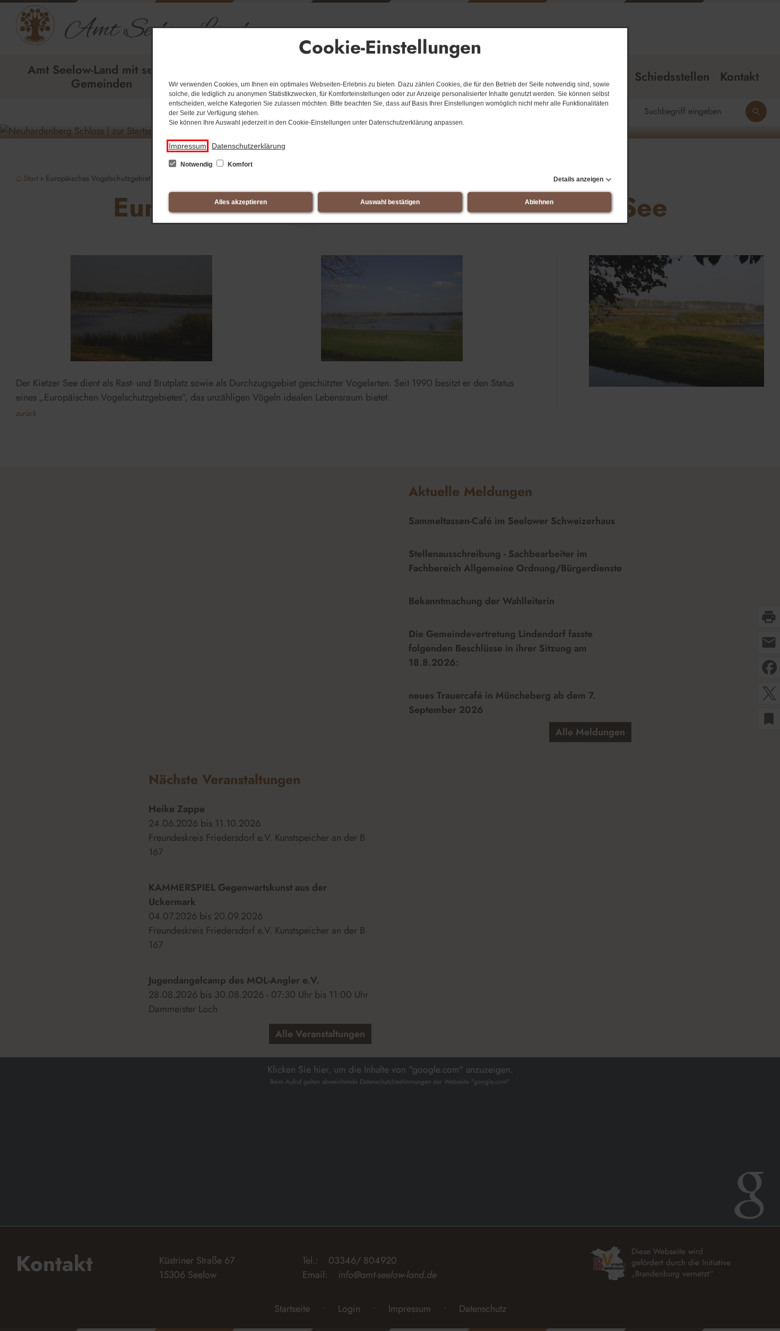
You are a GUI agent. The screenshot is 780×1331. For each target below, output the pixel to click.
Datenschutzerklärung (248, 146)
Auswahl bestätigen (390, 202)
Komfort (239, 164)
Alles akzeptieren (240, 202)
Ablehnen (539, 202)
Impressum (187, 146)
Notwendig (196, 164)
